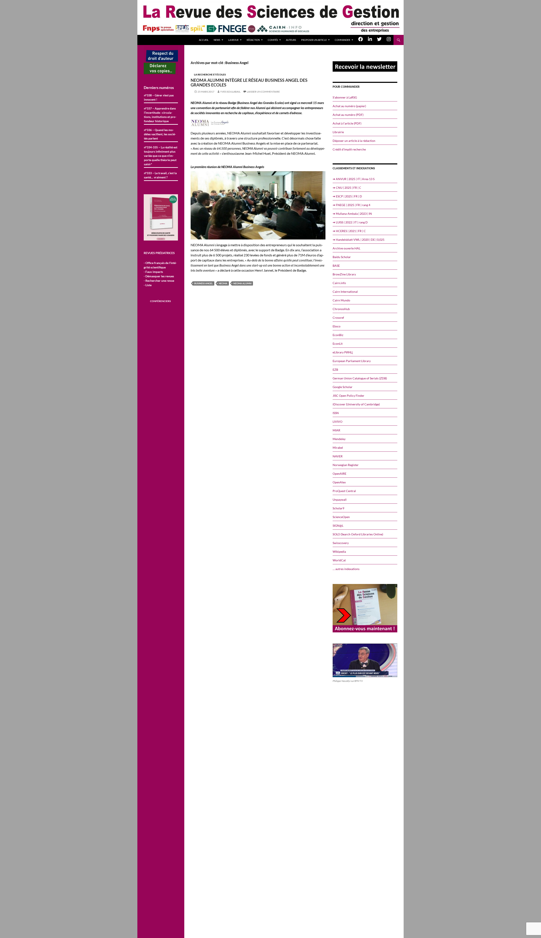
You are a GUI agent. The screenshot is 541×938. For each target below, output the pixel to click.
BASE (336, 265)
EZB (335, 369)
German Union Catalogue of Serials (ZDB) (360, 378)
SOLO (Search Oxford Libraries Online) (358, 534)
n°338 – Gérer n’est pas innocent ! (159, 97)
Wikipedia (339, 551)
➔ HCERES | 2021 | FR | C (349, 231)
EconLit (338, 343)
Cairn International (345, 291)
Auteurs (291, 39)
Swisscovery (341, 543)
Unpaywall (340, 499)
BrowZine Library (344, 274)
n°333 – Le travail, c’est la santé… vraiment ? (160, 175)
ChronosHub (341, 309)
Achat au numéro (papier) (349, 106)
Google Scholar (342, 387)
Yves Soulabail (230, 91)
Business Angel (203, 283)
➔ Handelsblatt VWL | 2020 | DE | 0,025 (358, 239)
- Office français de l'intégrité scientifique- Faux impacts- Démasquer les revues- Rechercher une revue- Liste (160, 274)
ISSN (336, 413)
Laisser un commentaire (263, 91)
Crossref (338, 317)
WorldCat (339, 560)
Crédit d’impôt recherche (349, 149)
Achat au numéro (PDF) (348, 114)
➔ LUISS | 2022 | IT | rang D (350, 222)
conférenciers (160, 301)
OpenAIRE (339, 473)
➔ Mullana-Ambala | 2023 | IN (352, 213)
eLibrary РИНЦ (342, 352)
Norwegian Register (346, 465)
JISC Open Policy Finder (348, 395)
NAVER (338, 456)
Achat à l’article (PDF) (347, 123)
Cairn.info (339, 283)
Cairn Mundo (341, 300)
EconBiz (338, 335)
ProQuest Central (344, 491)
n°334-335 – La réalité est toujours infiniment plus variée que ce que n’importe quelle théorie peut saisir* (160, 155)
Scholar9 (338, 508)
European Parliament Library (352, 361)
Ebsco (336, 326)
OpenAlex (339, 482)
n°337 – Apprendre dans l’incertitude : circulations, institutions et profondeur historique (160, 115)
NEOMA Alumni (242, 283)
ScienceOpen (341, 517)
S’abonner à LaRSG (345, 97)
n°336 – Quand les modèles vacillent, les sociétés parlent (160, 134)
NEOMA (223, 283)
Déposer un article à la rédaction (354, 140)
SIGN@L (338, 525)
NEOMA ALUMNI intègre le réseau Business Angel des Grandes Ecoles (249, 82)
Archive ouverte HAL (346, 248)
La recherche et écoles (210, 74)
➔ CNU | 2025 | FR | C (347, 187)
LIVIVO (337, 421)
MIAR (336, 430)
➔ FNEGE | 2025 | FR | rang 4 (351, 205)
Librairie (338, 132)
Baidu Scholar (342, 257)
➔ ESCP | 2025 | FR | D (347, 196)
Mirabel (338, 447)
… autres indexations (346, 569)
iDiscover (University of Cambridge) (356, 404)
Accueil (204, 39)
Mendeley (339, 439)
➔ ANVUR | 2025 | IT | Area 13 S (353, 179)
